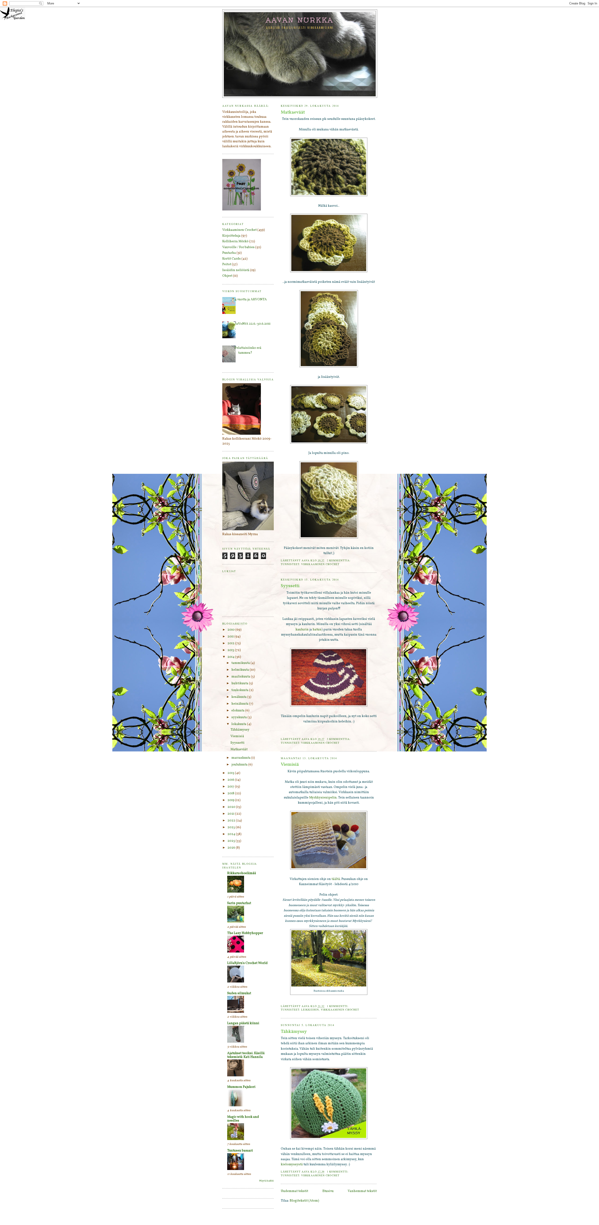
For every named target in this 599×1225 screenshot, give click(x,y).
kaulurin (302, 629)
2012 (231, 643)
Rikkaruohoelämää (241, 873)
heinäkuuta (240, 704)
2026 (231, 848)
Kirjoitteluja (231, 236)
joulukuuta (239, 764)
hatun (317, 629)
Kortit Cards (231, 259)
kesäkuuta (239, 697)
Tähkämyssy (294, 1032)
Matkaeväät (293, 112)
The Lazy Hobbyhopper (245, 933)
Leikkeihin (310, 1009)
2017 (231, 786)
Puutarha (229, 253)
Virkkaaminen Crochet (320, 564)
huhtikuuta (240, 683)
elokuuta (238, 710)
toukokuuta (240, 690)
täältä (335, 879)
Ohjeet (227, 276)
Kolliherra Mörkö (235, 241)
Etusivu (328, 1191)
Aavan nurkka (300, 20)
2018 (231, 793)
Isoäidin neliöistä (235, 270)
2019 (231, 800)
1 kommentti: (338, 1006)
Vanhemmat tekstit (362, 1191)
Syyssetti (290, 586)
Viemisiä (290, 764)
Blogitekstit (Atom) (304, 1201)
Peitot (226, 264)
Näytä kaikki (266, 1181)
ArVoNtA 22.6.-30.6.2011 (252, 324)
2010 (231, 630)
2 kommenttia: (339, 560)
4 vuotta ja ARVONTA (251, 299)
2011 (230, 636)
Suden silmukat (239, 993)
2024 (231, 834)
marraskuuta (241, 758)
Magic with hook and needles (243, 1119)
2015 (231, 773)
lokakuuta (239, 724)
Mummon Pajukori (241, 1087)
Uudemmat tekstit (294, 1191)
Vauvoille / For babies (238, 247)
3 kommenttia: (339, 739)
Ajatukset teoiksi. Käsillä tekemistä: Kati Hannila (246, 1055)
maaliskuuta (241, 676)
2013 (231, 650)
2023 (231, 827)
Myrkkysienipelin (323, 797)
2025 (231, 841)
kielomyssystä (292, 1164)
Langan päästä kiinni (243, 1023)
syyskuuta (239, 717)
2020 (231, 807)
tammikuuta (241, 663)
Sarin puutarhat (239, 903)
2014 (231, 657)
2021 (231, 814)
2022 (231, 820)
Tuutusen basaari (240, 1150)
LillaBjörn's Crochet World (247, 963)
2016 (231, 780)
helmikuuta (240, 670)
